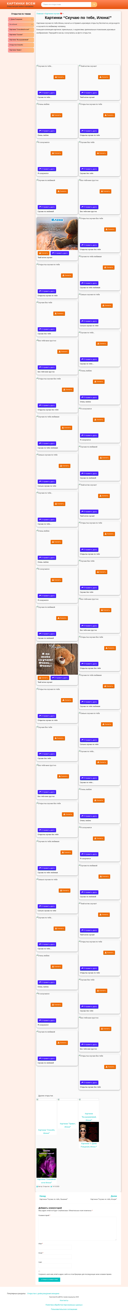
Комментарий (44, 1215)
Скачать (60, 77)
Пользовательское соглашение (64, 1309)
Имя (40, 1244)
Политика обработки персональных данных (64, 1305)
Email (40, 1253)
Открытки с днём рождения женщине (43, 1293)
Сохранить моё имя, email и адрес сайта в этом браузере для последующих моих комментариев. (75, 1274)
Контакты (64, 1300)
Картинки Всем (21, 3)
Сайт (40, 1262)
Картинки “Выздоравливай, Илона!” (89, 1117)
